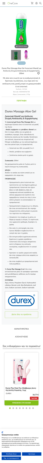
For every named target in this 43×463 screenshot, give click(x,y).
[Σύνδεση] (36, 3)
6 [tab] (26, 408)
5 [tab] (23, 408)
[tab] (21, 101)
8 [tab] (33, 408)
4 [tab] (20, 408)
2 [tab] (13, 408)
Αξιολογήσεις (21, 337)
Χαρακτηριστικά (21, 329)
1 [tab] (10, 408)
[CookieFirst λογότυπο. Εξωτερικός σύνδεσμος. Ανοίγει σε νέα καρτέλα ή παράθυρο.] (2, 432)
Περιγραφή (21, 101)
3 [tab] (16, 408)
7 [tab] (30, 408)
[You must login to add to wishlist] (38, 74)
